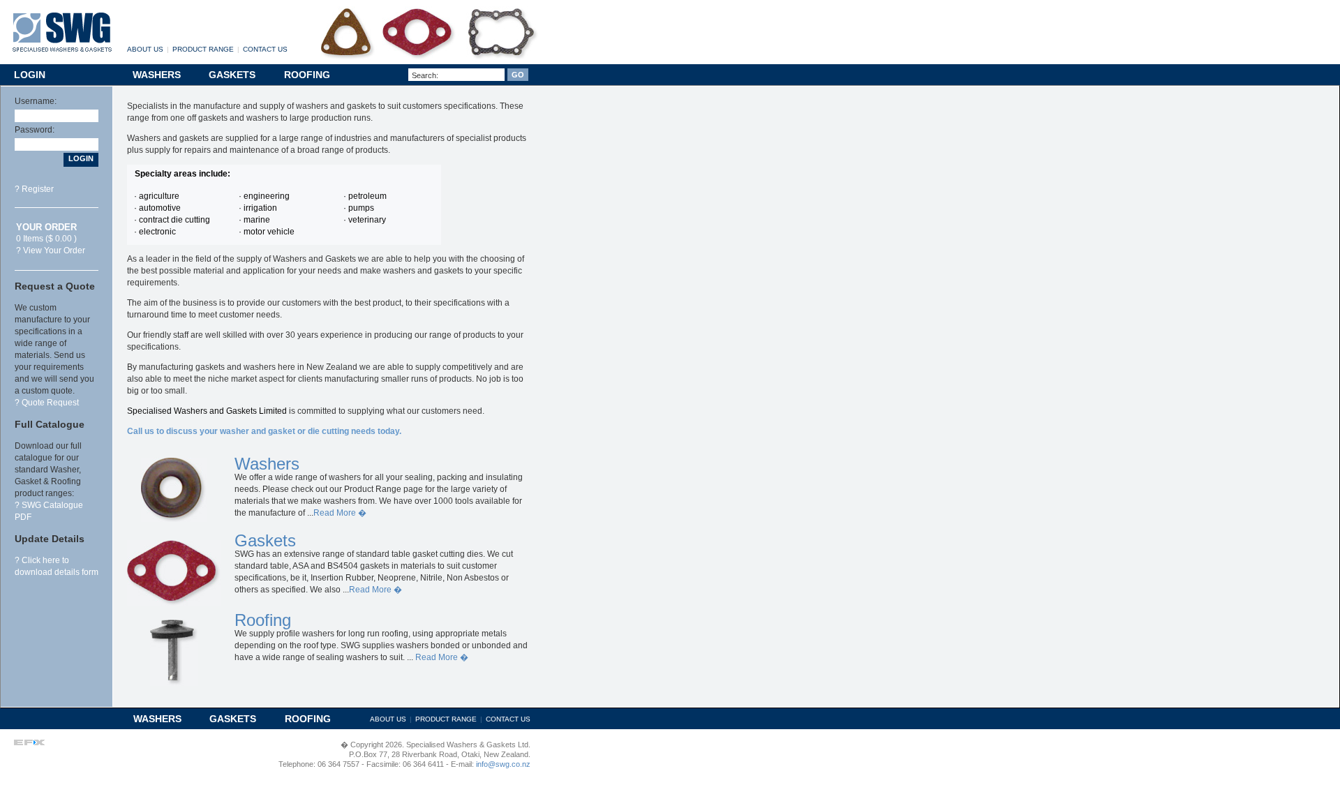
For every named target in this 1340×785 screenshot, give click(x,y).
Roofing (262, 620)
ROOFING (307, 74)
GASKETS (232, 74)
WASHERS (157, 74)
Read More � (339, 513)
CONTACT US (265, 49)
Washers (266, 463)
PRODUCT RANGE (203, 49)
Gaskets (265, 540)
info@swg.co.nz (502, 764)
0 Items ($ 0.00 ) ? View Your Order (50, 239)
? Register (34, 189)
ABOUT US (145, 49)
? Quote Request (47, 403)
